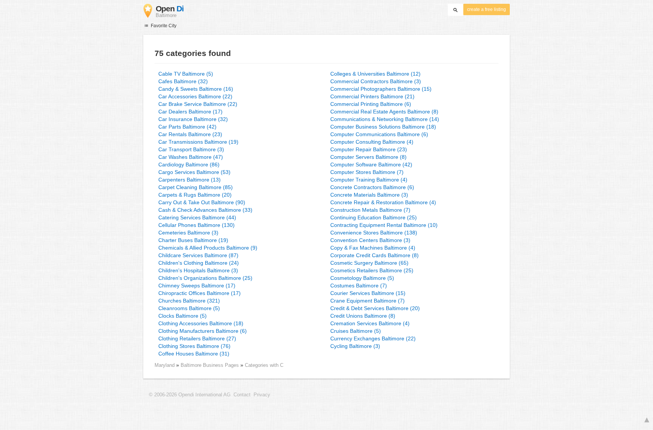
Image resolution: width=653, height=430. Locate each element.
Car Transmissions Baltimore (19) (198, 142)
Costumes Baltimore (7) (358, 286)
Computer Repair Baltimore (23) (368, 149)
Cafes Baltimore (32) (183, 81)
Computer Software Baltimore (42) (371, 164)
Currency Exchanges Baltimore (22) (373, 338)
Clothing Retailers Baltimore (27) (197, 338)
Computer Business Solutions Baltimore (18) (383, 127)
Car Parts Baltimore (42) (187, 127)
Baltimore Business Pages (210, 365)
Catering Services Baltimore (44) (197, 217)
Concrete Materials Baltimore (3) (369, 195)
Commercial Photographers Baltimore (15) (381, 89)
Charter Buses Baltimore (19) (193, 240)
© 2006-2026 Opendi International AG (190, 394)
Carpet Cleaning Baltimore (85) (195, 187)
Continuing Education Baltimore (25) (373, 217)
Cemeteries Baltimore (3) (188, 233)
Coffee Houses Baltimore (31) (193, 354)
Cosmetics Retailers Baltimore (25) (371, 270)
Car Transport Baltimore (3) (191, 149)
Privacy (262, 394)
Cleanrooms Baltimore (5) (189, 308)
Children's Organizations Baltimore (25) (205, 278)
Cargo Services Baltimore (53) (194, 172)
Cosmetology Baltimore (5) (362, 278)
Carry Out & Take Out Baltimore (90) (201, 202)
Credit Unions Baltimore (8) (362, 316)
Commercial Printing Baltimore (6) (370, 104)
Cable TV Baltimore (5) (185, 74)
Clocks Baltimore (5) (182, 316)
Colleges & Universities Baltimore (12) (375, 74)
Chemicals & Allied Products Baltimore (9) (207, 248)
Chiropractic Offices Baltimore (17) (199, 293)
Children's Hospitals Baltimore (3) (198, 270)
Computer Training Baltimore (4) (368, 180)
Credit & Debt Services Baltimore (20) (375, 308)
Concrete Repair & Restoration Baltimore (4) (383, 202)
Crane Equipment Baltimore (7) (367, 301)
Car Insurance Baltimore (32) (193, 119)
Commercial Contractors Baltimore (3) (375, 81)
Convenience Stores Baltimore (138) (373, 233)
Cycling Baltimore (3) (355, 346)
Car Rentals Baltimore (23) (190, 134)
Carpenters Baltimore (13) (189, 180)
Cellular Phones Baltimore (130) (196, 225)
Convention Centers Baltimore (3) (370, 240)
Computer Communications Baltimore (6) (379, 134)
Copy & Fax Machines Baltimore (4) (372, 248)
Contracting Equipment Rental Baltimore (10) (384, 225)
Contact (242, 394)
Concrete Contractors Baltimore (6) (372, 187)
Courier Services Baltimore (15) (367, 293)
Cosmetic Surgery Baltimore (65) (369, 263)
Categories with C (264, 365)
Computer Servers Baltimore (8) (368, 157)
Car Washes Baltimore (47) (190, 157)
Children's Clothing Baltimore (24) (198, 263)
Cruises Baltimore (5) (355, 331)
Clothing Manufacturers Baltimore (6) (202, 331)
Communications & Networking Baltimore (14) (384, 119)
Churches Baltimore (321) (189, 301)
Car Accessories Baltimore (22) (195, 96)
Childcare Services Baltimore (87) (198, 255)
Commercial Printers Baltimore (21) (372, 96)
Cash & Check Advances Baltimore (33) (205, 210)
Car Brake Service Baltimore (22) (197, 104)
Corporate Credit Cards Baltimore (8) (374, 255)
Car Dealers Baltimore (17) (190, 112)
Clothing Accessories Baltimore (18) (200, 323)
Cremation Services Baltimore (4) (370, 323)
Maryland (165, 365)
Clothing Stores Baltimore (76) (194, 346)
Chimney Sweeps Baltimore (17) (196, 286)
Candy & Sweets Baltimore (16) (195, 89)
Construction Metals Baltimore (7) (370, 210)
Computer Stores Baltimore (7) (367, 172)
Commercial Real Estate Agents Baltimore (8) (384, 112)
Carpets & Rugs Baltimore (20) (195, 195)
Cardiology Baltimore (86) (189, 164)
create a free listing (486, 9)
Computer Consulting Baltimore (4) (371, 142)
